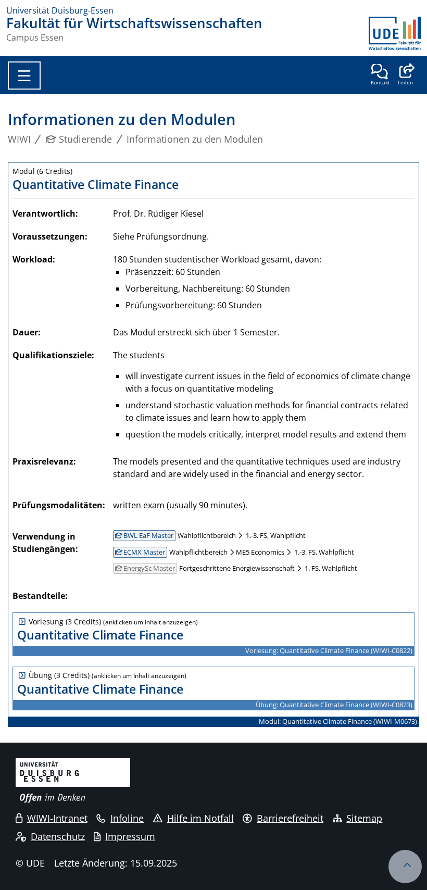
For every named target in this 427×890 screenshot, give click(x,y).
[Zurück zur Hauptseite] (395, 33)
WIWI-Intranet (57, 818)
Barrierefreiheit (290, 818)
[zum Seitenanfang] (405, 866)
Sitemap (364, 818)
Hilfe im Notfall (200, 818)
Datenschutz (58, 836)
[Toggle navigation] (24, 75)
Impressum (130, 836)
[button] (405, 75)
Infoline (127, 818)
